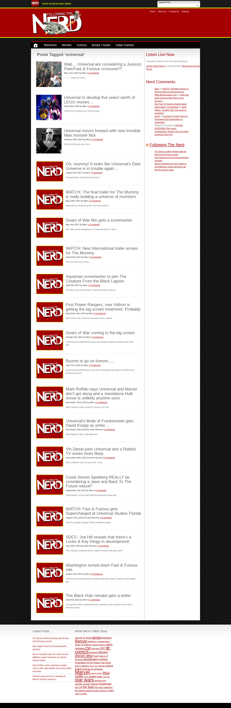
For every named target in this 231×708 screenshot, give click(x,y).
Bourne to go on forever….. (90, 361)
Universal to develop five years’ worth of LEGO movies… (99, 99)
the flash (88, 687)
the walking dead (83, 690)
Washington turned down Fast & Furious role (101, 567)
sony (86, 677)
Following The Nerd (167, 144)
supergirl (94, 684)
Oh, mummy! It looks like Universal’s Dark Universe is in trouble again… (103, 166)
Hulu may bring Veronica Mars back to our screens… (172, 98)
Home (152, 11)
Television (50, 45)
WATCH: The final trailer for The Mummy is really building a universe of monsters (102, 194)
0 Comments (93, 73)
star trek (106, 677)
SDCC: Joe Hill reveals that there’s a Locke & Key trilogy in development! (98, 539)
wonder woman (99, 691)
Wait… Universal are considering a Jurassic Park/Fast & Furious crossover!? (103, 66)
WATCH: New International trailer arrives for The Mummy (102, 250)
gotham (103, 659)
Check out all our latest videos (56, 4)
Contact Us (174, 11)
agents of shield (83, 638)
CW (88, 648)
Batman (81, 641)
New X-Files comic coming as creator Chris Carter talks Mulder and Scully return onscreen (52, 668)
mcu (106, 673)
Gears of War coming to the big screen (100, 332)
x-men (110, 690)
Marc (157, 89)
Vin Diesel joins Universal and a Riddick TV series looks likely (101, 451)
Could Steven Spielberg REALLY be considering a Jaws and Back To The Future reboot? (98, 481)
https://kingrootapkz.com (166, 95)
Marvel (82, 672)
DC (102, 648)
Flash (96, 656)
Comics (82, 45)
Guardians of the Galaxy (88, 662)
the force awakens (104, 687)
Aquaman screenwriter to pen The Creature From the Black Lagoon (96, 278)
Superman (105, 683)
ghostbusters (91, 659)
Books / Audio (101, 45)
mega (157, 116)
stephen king (100, 681)
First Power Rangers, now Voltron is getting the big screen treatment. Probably (103, 306)
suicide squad (82, 684)
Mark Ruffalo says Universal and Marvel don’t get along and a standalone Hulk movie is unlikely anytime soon (101, 393)
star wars (84, 679)
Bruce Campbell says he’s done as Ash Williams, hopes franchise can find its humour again (171, 167)
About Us (162, 11)
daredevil (95, 648)
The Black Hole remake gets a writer (98, 595)
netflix (79, 676)
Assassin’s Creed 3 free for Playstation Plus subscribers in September (171, 119)
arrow (96, 637)
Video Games (125, 45)
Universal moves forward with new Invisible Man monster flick (102, 132)
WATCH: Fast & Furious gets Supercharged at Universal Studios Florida (103, 511)
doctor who (84, 656)
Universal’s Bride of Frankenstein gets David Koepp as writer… (99, 423)
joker (92, 666)
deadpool (93, 652)
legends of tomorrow (92, 669)
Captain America (98, 645)
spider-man (95, 676)
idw (103, 662)
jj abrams (84, 666)
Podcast (185, 11)
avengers (106, 637)
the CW (78, 687)
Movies (67, 45)
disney (103, 652)
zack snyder (81, 694)
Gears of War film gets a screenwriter (99, 220)
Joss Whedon (100, 666)
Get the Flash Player (155, 66)
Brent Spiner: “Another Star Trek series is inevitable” (171, 110)
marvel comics (96, 673)
